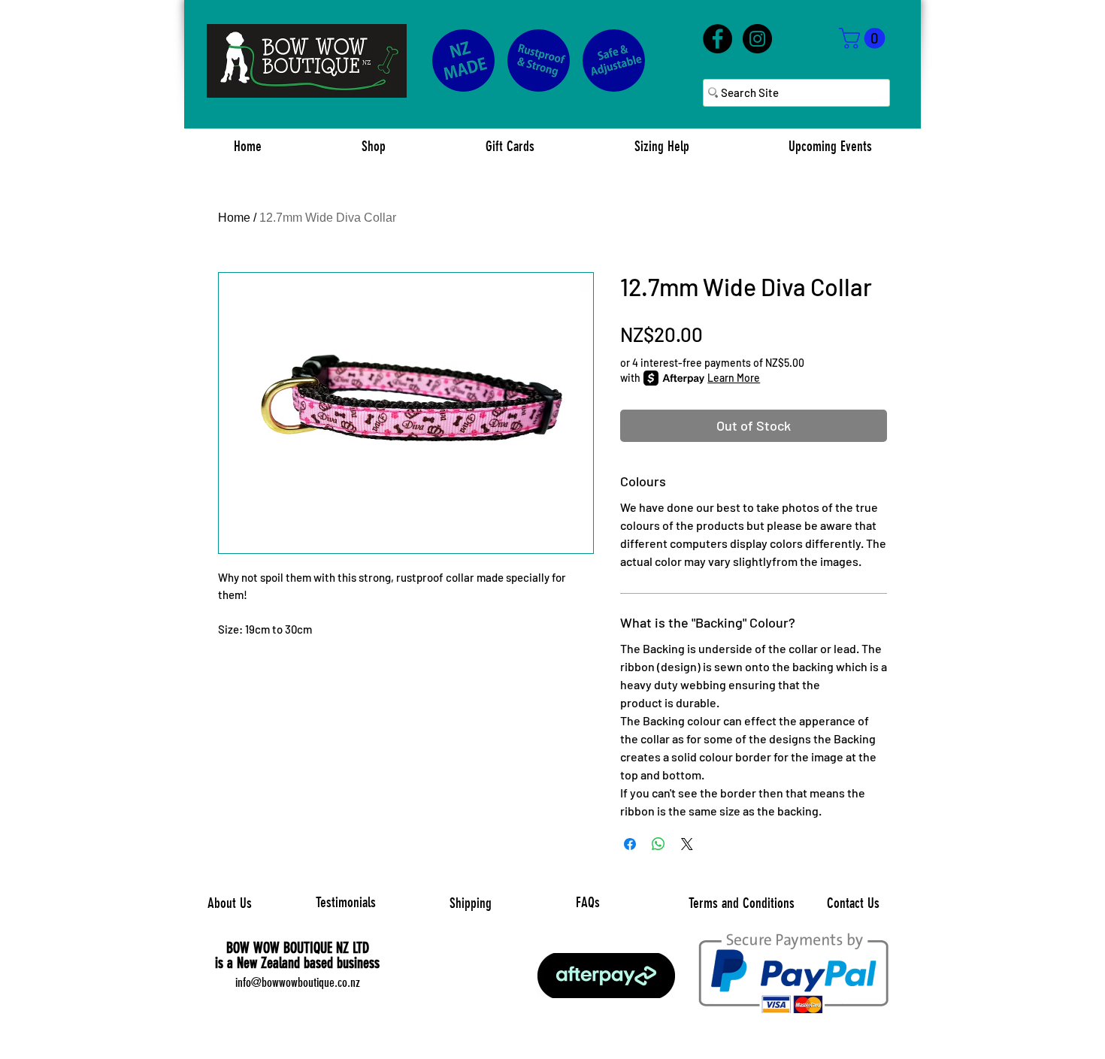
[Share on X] (687, 844)
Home (234, 217)
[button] (864, 38)
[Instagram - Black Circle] (757, 38)
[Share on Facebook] (630, 844)
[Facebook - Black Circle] (717, 38)
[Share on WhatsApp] (658, 844)
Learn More (733, 377)
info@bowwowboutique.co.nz (297, 982)
